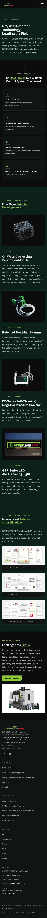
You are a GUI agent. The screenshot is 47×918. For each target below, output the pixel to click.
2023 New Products (9, 820)
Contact (5, 858)
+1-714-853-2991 (8, 894)
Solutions (5, 782)
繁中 (17, 913)
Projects (5, 844)
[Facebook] (4, 754)
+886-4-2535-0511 (13, 875)
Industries (5, 787)
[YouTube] (10, 754)
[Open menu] (42, 4)
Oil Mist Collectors (9, 768)
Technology (6, 839)
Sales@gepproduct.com (16, 883)
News (4, 849)
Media (4, 853)
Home (6, 19)
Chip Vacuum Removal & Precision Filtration (18, 777)
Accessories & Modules (10, 815)
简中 (23, 913)
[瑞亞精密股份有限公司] (8, 4)
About (4, 834)
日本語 (33, 913)
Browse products (12, 678)
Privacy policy (8, 913)
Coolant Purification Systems (13, 773)
